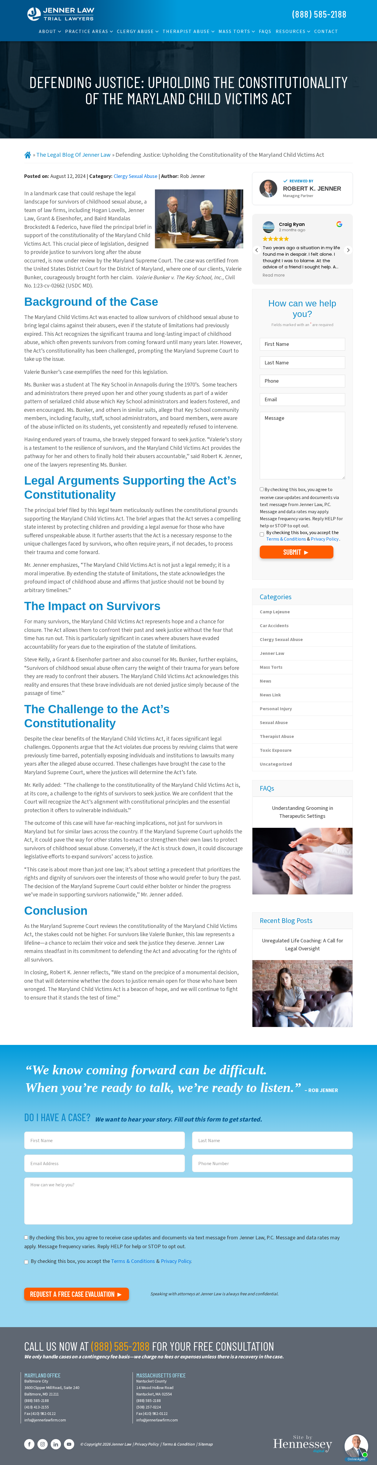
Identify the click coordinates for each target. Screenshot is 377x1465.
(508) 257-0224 (148, 1407)
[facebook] (29, 1444)
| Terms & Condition (177, 1444)
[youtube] (69, 1444)
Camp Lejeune (275, 612)
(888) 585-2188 (319, 14)
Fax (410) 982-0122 (39, 1413)
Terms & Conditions (286, 539)
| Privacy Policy (145, 1444)
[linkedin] (56, 1444)
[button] (348, 250)
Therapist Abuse (186, 31)
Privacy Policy (325, 539)
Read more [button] (274, 275)
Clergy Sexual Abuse (135, 176)
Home (27, 155)
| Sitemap (204, 1444)
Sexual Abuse (274, 722)
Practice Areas (86, 31)
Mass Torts (234, 31)
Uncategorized (276, 764)
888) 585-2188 (37, 1400)
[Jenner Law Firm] (61, 14)
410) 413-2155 (37, 1407)
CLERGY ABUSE (135, 31)
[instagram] (42, 1444)
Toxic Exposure (276, 750)
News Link (270, 695)
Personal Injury (276, 709)
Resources (291, 31)
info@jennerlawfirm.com (45, 1420)
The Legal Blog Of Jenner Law (73, 155)
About (48, 31)
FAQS (265, 31)
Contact (326, 31)
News (265, 681)
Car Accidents (274, 625)
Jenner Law (272, 653)
